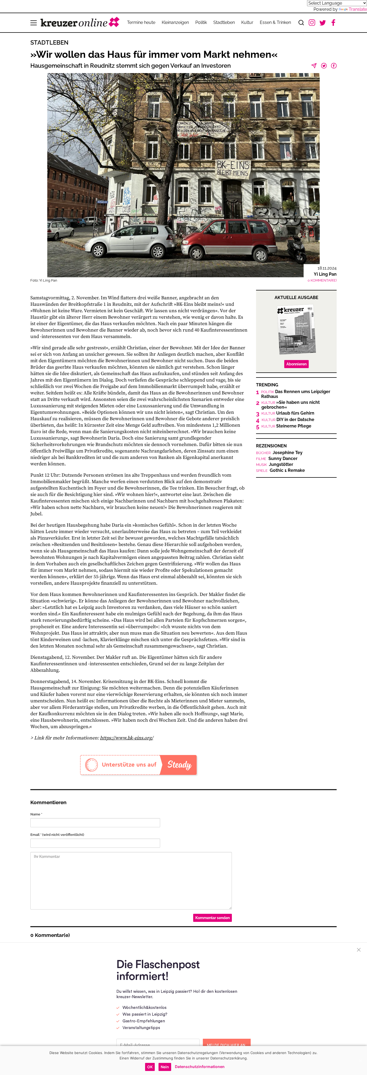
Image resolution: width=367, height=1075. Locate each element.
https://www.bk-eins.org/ (126, 738)
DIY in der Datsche (288, 419)
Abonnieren (296, 364)
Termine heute (141, 22)
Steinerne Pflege (286, 426)
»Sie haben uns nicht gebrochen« (290, 405)
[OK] (360, 1060)
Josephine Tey (279, 452)
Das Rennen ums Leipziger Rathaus (295, 394)
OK (150, 1067)
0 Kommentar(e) (322, 280)
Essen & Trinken (275, 22)
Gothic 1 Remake (280, 470)
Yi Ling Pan (325, 274)
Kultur (247, 22)
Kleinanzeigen (175, 22)
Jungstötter (274, 464)
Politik (201, 22)
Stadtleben (224, 22)
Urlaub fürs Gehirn (287, 413)
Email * (57, 835)
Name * (36, 814)
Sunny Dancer (276, 458)
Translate (358, 9)
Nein (165, 1067)
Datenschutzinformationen (200, 1066)
